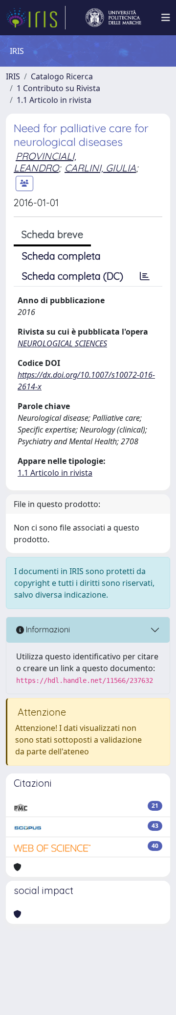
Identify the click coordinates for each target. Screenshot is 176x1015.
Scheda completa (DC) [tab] (72, 276)
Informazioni (47, 629)
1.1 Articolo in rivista (54, 100)
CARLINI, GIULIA (100, 168)
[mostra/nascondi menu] (165, 18)
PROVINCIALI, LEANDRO (45, 162)
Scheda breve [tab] (52, 234)
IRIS (13, 76)
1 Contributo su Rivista (58, 88)
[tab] (145, 276)
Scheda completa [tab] (61, 256)
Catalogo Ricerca (62, 76)
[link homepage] (36, 17)
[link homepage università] (113, 17)
